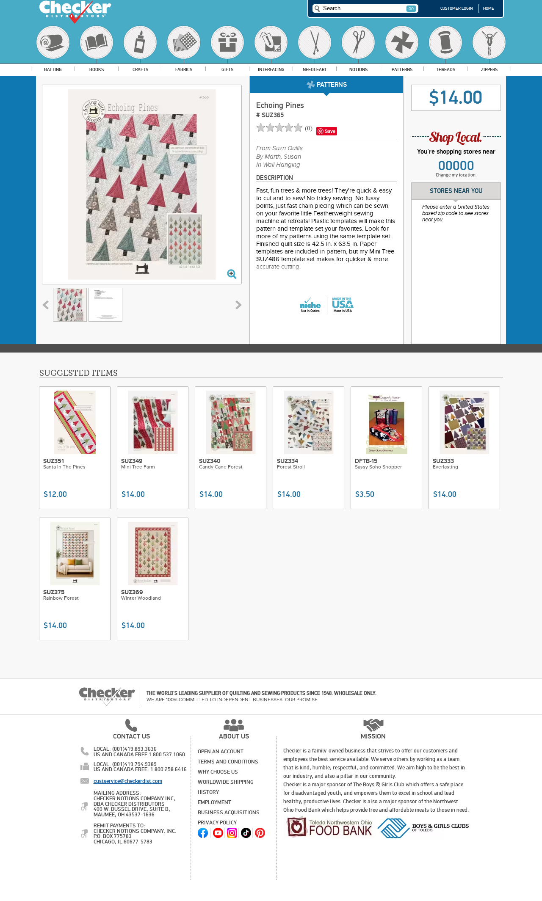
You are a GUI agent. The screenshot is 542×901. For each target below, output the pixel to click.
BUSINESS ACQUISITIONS (229, 812)
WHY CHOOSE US (218, 772)
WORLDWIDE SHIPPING (226, 782)
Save (330, 131)
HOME (488, 8)
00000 (456, 166)
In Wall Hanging (278, 165)
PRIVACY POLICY (217, 822)
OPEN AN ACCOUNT (220, 751)
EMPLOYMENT (214, 802)
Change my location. (456, 175)
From (279, 149)
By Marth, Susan (278, 157)
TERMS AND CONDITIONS (228, 761)
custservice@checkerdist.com (128, 781)
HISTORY (208, 792)
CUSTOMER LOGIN (456, 8)
